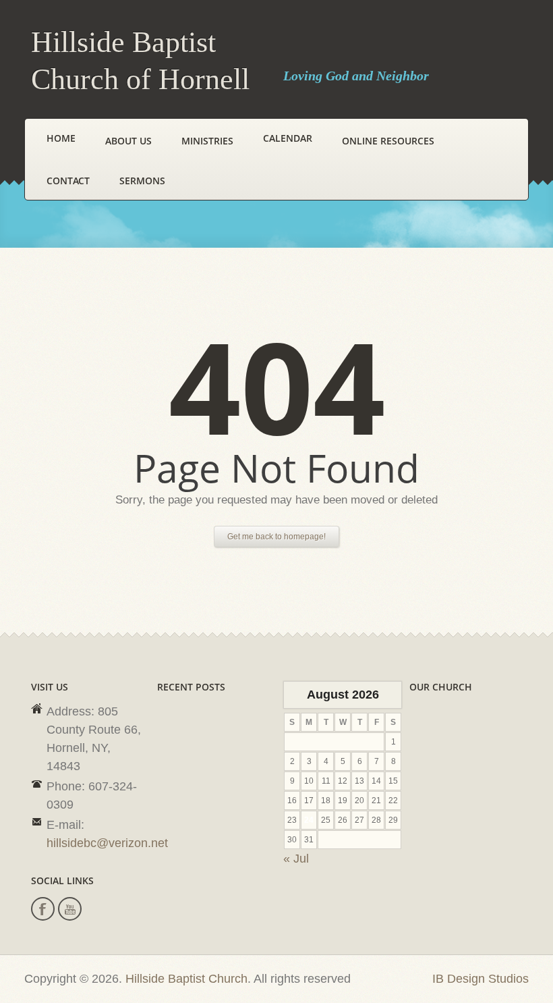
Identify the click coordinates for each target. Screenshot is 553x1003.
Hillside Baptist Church (186, 978)
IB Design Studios (480, 978)
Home (61, 138)
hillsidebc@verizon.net (107, 843)
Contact (68, 180)
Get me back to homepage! (276, 536)
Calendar (287, 138)
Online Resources (388, 140)
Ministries (207, 140)
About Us (128, 140)
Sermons (142, 180)
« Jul (296, 858)
